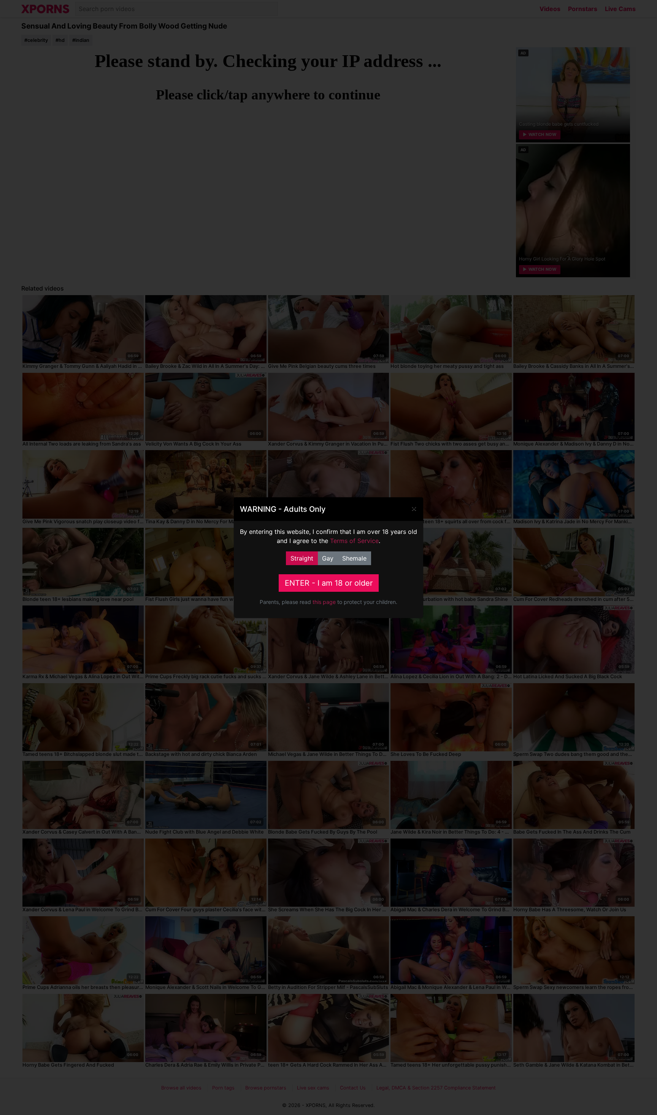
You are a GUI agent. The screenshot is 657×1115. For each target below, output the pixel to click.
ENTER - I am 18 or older (329, 583)
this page (324, 602)
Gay (327, 558)
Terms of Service (354, 541)
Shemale (354, 558)
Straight (301, 558)
